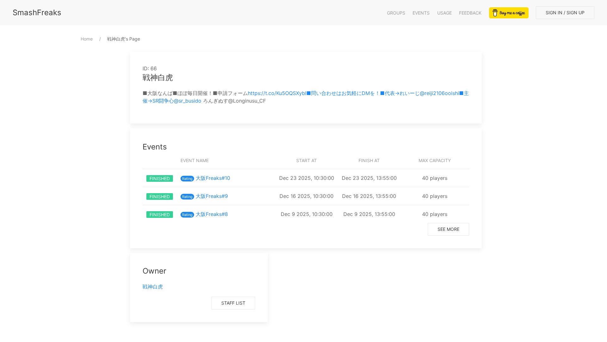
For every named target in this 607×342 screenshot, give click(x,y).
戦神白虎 (153, 286)
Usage (444, 13)
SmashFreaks (37, 12)
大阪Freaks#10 (213, 178)
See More (448, 229)
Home (87, 38)
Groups (396, 13)
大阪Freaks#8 (212, 214)
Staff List (233, 303)
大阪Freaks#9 (212, 196)
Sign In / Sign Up (565, 12)
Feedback (470, 13)
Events (421, 13)
